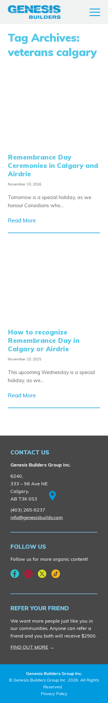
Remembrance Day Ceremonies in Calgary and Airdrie (53, 165)
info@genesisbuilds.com (36, 517)
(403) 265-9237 (27, 510)
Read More (22, 220)
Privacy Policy (54, 693)
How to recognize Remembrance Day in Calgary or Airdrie (43, 340)
